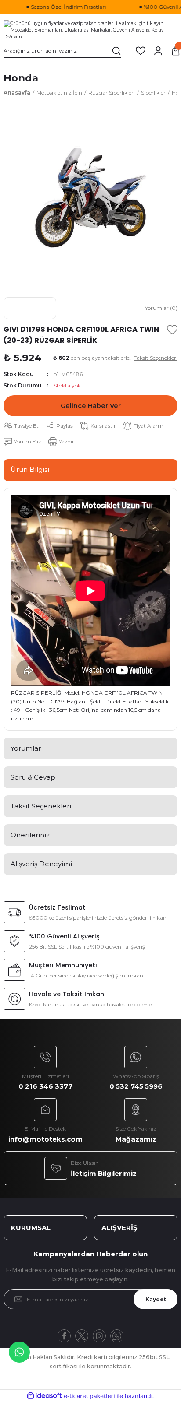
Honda (21, 78)
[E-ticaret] (89, 1396)
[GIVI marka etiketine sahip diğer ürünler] (30, 308)
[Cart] (175, 51)
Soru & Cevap (33, 777)
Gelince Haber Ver (91, 406)
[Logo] (90, 29)
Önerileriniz (30, 835)
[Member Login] (158, 51)
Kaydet (155, 1299)
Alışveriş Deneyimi (41, 864)
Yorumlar (26, 748)
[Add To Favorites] (172, 329)
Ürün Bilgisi (30, 469)
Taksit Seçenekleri (41, 806)
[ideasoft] (44, 1396)
